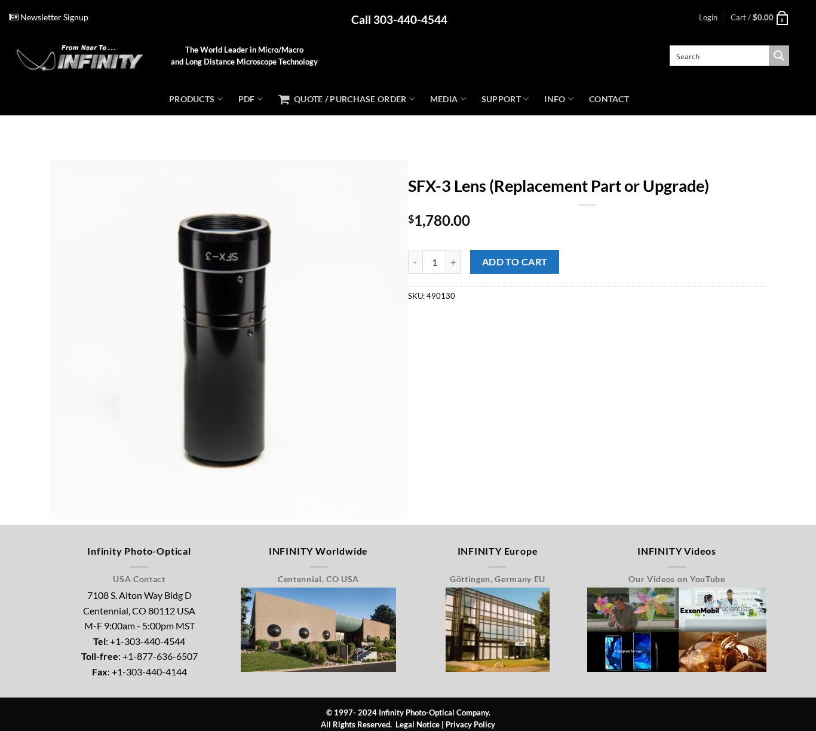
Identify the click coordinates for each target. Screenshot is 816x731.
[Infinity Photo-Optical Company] (81, 56)
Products (191, 99)
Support (501, 99)
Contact (609, 99)
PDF (246, 99)
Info (554, 99)
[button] (708, 17)
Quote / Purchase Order (348, 99)
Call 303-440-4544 (399, 19)
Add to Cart (515, 261)
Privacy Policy (470, 724)
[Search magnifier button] (779, 55)
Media (444, 99)
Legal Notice (417, 724)
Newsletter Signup (53, 17)
